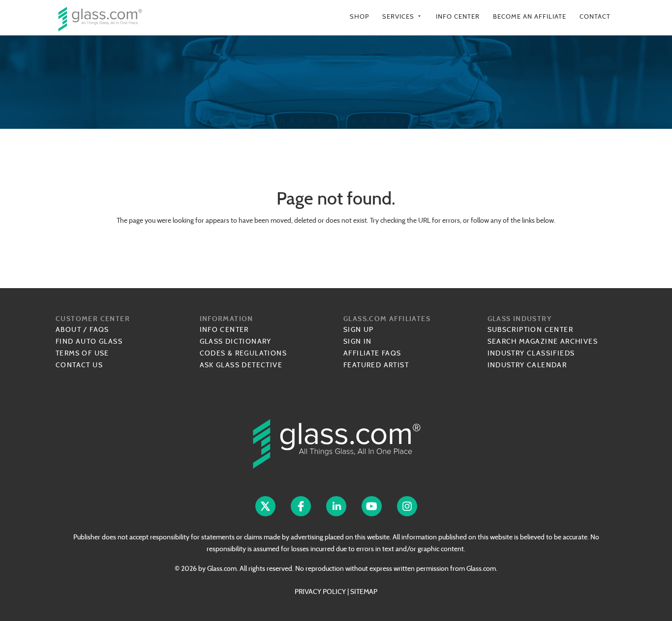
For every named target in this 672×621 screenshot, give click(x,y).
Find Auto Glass (89, 341)
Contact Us (79, 364)
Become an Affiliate (529, 16)
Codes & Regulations (243, 353)
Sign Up (358, 329)
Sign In (357, 341)
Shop (359, 16)
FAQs (99, 329)
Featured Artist (376, 364)
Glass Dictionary (236, 341)
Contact (595, 16)
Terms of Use (82, 353)
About (68, 329)
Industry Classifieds (531, 353)
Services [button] (402, 16)
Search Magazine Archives (543, 341)
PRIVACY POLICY (320, 591)
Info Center (458, 16)
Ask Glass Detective (241, 364)
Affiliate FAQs (372, 353)
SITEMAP (363, 591)
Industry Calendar (527, 364)
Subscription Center (531, 329)
